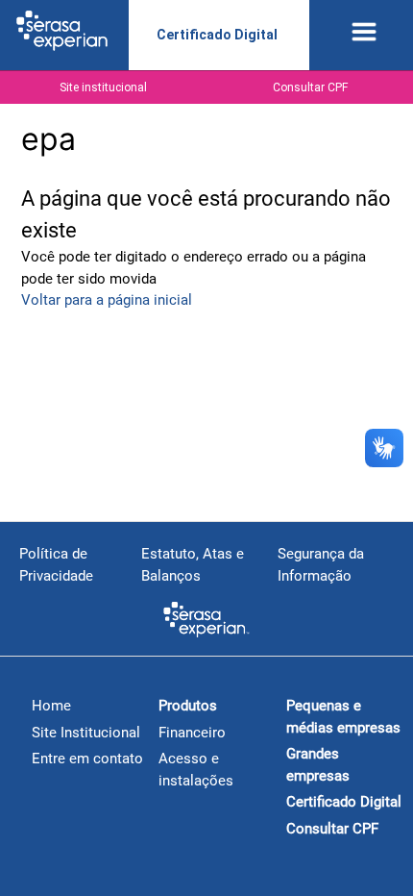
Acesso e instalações (195, 769)
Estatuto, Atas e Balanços (192, 565)
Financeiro (192, 732)
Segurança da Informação (321, 565)
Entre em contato (87, 758)
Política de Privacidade (56, 565)
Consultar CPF (310, 87)
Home (51, 705)
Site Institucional (86, 732)
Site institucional (103, 87)
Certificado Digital (217, 34)
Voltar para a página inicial (106, 300)
